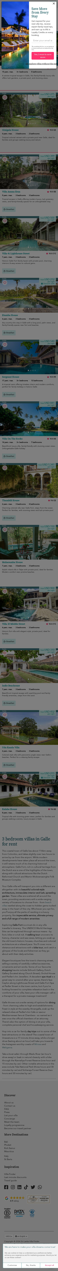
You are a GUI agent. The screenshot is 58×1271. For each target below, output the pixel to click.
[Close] (53, 4)
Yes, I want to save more (42, 56)
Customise (12, 1265)
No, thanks (31, 1265)
